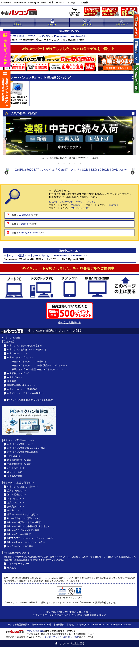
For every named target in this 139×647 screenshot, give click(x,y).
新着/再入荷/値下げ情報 (74, 11)
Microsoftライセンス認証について (23, 518)
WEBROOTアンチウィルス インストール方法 (30, 538)
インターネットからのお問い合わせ (61, 637)
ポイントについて (16, 498)
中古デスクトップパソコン (42, 288)
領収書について (14, 510)
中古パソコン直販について (20, 444)
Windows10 (78, 36)
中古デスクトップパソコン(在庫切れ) (25, 393)
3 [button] (69, 163)
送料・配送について (17, 494)
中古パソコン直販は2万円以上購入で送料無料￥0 (130, 12)
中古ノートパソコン (39, 36)
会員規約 (11, 567)
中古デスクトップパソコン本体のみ (29, 361)
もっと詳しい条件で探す (61, 202)
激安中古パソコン (55, 612)
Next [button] (132, 138)
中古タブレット (69, 288)
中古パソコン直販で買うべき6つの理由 (26, 448)
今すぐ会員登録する (69, 322)
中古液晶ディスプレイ (18, 373)
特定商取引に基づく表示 (19, 460)
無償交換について (16, 506)
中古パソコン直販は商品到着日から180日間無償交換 (93, 12)
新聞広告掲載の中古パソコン (21, 385)
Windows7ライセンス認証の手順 (23, 530)
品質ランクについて (17, 490)
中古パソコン (72, 31)
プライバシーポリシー (18, 563)
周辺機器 (11, 381)
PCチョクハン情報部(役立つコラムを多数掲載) (30, 400)
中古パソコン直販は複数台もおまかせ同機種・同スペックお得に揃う (111, 12)
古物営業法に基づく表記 (19, 464)
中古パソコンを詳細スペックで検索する (26, 349)
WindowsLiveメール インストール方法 (26, 542)
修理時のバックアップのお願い (22, 514)
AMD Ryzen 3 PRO (80, 208)
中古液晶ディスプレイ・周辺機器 (97, 288)
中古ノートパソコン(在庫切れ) (22, 389)
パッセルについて (16, 468)
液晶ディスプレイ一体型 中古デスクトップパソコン (37, 369)
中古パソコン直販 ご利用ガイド (22, 486)
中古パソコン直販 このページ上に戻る (125, 288)
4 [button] (75, 163)
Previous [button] (6, 138)
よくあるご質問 (14, 476)
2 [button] (64, 163)
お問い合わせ (13, 456)
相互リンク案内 (14, 472)
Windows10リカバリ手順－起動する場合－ (28, 526)
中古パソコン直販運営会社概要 (22, 452)
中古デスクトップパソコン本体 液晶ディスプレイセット (39, 365)
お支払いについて (16, 502)
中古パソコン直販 (14, 36)
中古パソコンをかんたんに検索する (24, 345)
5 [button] (80, 163)
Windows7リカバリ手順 (19, 534)
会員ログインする (136, 26)
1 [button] (58, 163)
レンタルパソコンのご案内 (20, 546)
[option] (69, 135)
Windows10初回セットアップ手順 (24, 522)
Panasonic (60, 36)
